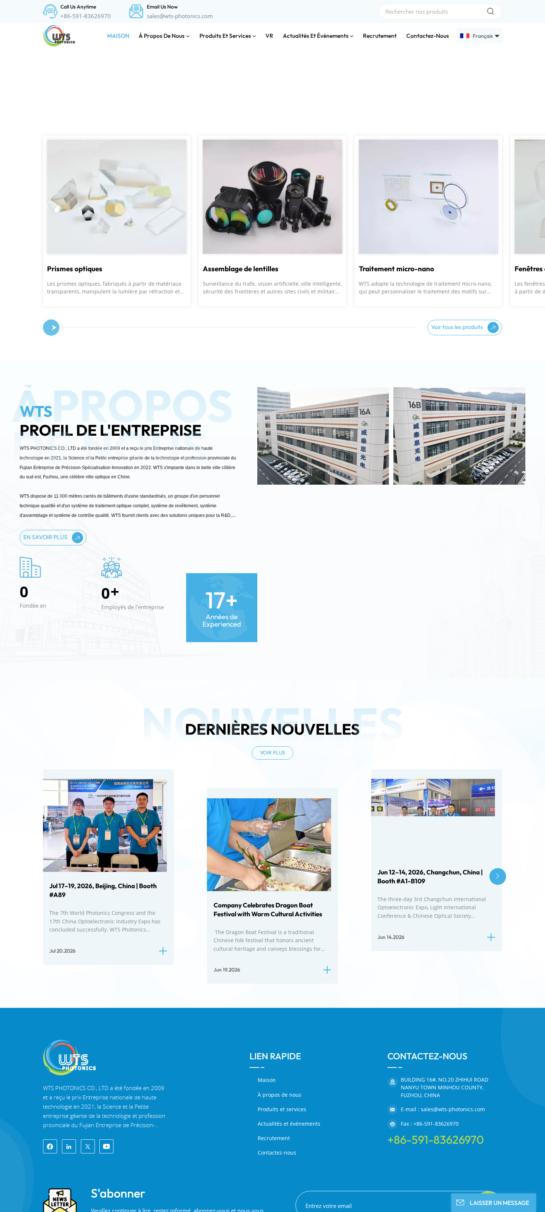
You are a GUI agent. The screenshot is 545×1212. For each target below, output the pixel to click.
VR (269, 35)
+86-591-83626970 (85, 16)
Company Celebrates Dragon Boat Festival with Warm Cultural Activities (268, 1094)
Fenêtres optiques (387, 454)
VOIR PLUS (272, 937)
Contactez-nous (427, 35)
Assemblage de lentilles (85, 454)
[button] (8, 167)
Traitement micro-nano (240, 454)
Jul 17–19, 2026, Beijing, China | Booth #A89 (103, 1075)
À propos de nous (162, 35)
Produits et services (225, 35)
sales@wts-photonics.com (180, 16)
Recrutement (380, 35)
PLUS (58, 338)
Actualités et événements (316, 35)
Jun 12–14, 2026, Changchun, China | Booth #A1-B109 (430, 1061)
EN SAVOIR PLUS (46, 721)
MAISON (118, 35)
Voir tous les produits (457, 511)
